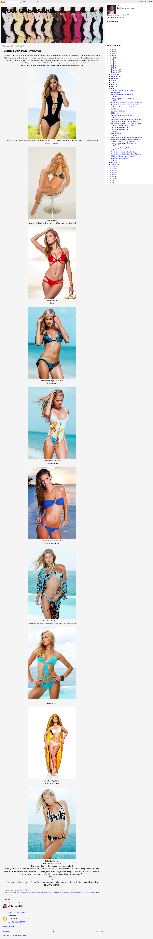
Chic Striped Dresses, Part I (120, 129)
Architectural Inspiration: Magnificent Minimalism (126, 137)
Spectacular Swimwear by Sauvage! (122, 94)
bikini (31, 892)
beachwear (26, 892)
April (113, 86)
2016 (111, 166)
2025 (111, 51)
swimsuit (96, 892)
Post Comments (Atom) (19, 935)
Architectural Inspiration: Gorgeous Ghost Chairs (126, 103)
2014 (111, 170)
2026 (111, 49)
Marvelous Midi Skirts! (118, 111)
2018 (111, 66)
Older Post (99, 931)
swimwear (5, 895)
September (115, 76)
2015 (111, 168)
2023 (111, 55)
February (114, 162)
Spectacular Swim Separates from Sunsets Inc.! (126, 119)
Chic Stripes (115, 109)
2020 (111, 62)
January (114, 164)
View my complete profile (115, 17)
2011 (111, 176)
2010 (111, 178)
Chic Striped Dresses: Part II (120, 127)
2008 (111, 183)
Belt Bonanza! (115, 92)
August (113, 78)
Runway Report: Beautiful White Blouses (124, 99)
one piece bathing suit (50, 892)
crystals (35, 892)
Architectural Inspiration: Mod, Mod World (124, 121)
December (114, 70)
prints (57, 892)
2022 (111, 58)
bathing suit (20, 892)
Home (53, 931)
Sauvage (42, 55)
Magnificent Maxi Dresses (119, 158)
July (112, 80)
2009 (111, 181)
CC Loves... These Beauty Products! (123, 90)
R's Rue (10, 916)
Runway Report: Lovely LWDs (120, 148)
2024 (111, 53)
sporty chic (84, 892)
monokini (40, 892)
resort (61, 892)
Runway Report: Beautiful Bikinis (121, 115)
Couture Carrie (28, 10)
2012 (111, 174)
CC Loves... (115, 96)
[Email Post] (25, 890)
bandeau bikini (12, 892)
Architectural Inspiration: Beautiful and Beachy (126, 154)
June (113, 82)
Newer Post (6, 931)
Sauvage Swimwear (74, 892)
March (113, 88)
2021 (111, 60)
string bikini (90, 892)
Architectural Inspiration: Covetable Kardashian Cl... (127, 140)
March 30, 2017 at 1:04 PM (16, 922)
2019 (111, 64)
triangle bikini (12, 895)
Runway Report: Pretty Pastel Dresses (123, 144)
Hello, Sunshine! (116, 133)
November (114, 72)
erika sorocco (12, 903)
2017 (111, 68)
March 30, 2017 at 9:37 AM (16, 912)
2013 (111, 172)
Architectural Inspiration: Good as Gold (123, 152)
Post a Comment (8, 926)
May (113, 84)
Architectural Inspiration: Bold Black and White (126, 105)
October (114, 74)
